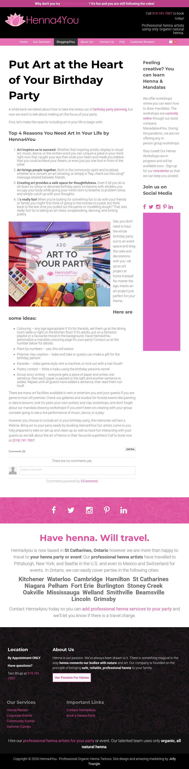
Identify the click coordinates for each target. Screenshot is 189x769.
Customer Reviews (142, 42)
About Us (86, 42)
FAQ (122, 42)
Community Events (21, 721)
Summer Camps (19, 726)
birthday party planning (110, 109)
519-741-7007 (162, 13)
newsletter (161, 171)
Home (24, 42)
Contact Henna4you (81, 710)
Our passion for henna (72, 677)
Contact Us (107, 42)
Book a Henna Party (80, 715)
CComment (89, 481)
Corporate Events (19, 715)
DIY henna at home (75, 4)
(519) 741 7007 (23, 440)
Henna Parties (17, 710)
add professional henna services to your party (127, 609)
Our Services (41, 42)
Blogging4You (66, 42)
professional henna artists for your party (58, 740)
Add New (130, 449)
